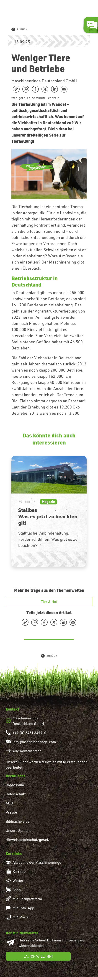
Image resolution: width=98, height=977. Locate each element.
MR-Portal (21, 917)
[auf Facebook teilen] (35, 89)
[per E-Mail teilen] (64, 89)
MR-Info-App (23, 908)
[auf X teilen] (44, 89)
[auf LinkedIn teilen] (54, 89)
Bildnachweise (17, 821)
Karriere (19, 871)
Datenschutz (16, 794)
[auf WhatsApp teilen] (25, 89)
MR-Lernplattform (27, 899)
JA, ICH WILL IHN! (38, 956)
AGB (9, 803)
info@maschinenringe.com (34, 741)
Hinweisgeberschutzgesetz (28, 839)
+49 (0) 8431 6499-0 (29, 732)
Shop (17, 889)
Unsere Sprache (18, 830)
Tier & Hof (49, 601)
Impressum (15, 785)
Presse (11, 812)
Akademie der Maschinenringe (37, 862)
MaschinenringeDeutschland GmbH (28, 721)
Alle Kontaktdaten (27, 751)
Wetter (18, 880)
